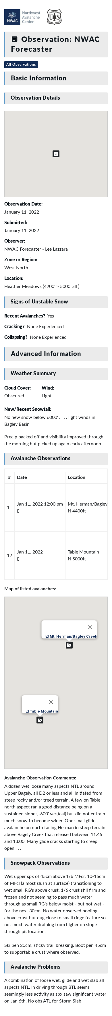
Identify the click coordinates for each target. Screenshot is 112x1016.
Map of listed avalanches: (30, 589)
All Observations (21, 64)
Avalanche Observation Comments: (40, 778)
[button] (69, 645)
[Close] (90, 627)
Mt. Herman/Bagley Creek (73, 636)
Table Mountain (43, 711)
